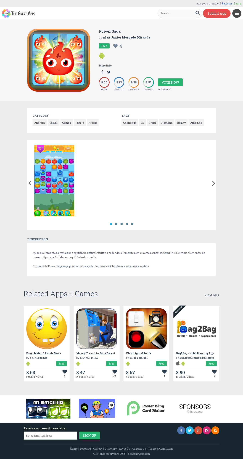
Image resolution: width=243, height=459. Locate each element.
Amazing (196, 122)
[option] (54, 181)
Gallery (97, 448)
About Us (124, 448)
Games (66, 122)
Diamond (167, 122)
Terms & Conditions (160, 448)
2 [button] (116, 224)
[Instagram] (207, 430)
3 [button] (121, 224)
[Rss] (215, 430)
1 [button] (111, 224)
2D (142, 122)
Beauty (181, 122)
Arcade (93, 122)
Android (39, 122)
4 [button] (127, 224)
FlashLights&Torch (138, 353)
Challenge (129, 122)
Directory (111, 448)
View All (211, 295)
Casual (53, 122)
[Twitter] (190, 430)
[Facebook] (181, 430)
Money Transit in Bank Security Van (100, 353)
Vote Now (170, 82)
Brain (152, 122)
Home (74, 448)
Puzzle (79, 122)
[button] (30, 182)
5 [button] (132, 224)
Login (237, 3)
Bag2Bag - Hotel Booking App (195, 353)
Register (227, 3)
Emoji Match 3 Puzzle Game (43, 353)
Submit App (216, 13)
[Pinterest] (198, 430)
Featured (85, 448)
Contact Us (139, 448)
